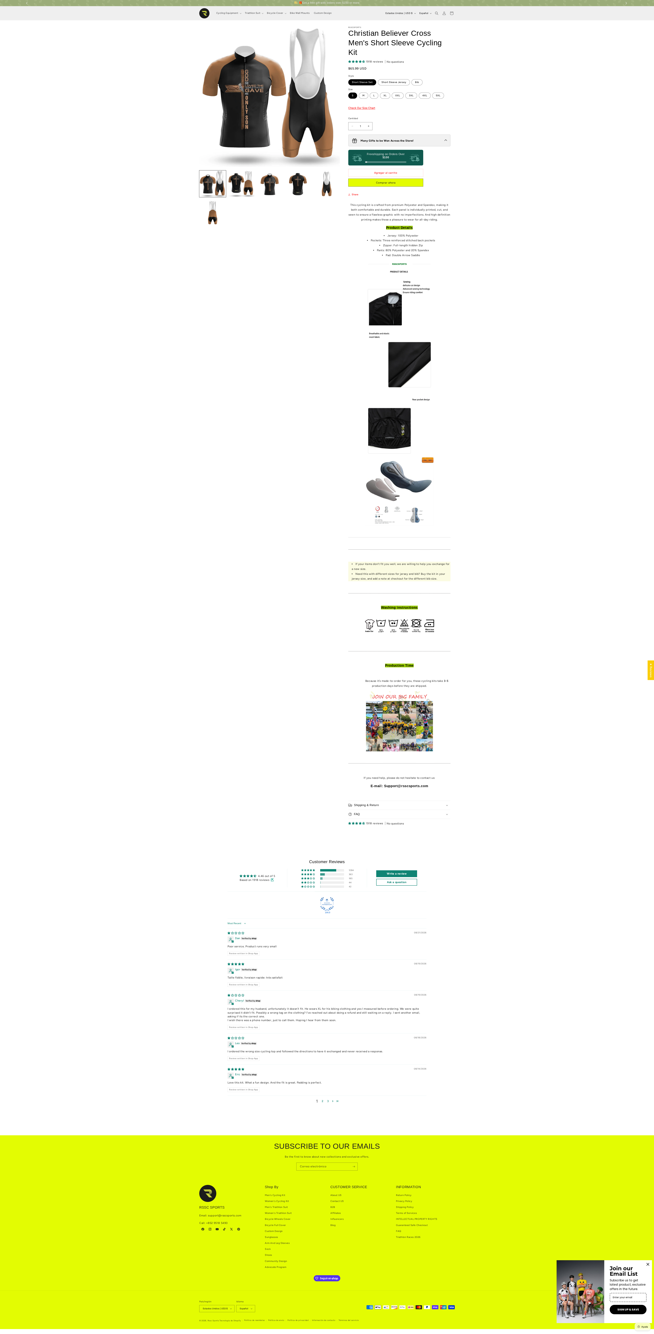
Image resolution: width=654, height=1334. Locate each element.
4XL (424, 95)
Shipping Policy (405, 1207)
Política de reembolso (254, 1320)
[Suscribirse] (353, 1167)
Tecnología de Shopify (230, 1321)
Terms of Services (406, 1213)
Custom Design (274, 1231)
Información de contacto (323, 1320)
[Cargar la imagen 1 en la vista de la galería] (212, 183)
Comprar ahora (386, 182)
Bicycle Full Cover (275, 1225)
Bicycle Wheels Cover (278, 1219)
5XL (438, 95)
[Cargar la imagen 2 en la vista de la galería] (241, 183)
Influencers (337, 1219)
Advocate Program (275, 1267)
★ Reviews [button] (650, 670)
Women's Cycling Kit (277, 1201)
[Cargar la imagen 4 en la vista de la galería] (298, 183)
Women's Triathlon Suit (278, 1213)
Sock (268, 1249)
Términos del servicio (349, 1320)
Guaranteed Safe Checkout (412, 1225)
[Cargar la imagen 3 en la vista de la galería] (269, 183)
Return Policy (404, 1195)
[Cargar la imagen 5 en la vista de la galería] (326, 183)
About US (336, 1195)
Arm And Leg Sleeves (277, 1243)
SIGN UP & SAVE (628, 1310)
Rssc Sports (213, 1321)
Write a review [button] (397, 873)
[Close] (648, 1264)
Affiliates (335, 1213)
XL (385, 95)
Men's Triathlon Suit (276, 1207)
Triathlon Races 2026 (408, 1237)
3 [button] (328, 1101)
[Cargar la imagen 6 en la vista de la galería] (212, 212)
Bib (417, 82)
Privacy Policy (404, 1201)
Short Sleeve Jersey (394, 82)
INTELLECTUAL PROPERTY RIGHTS (416, 1219)
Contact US (337, 1201)
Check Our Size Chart (361, 108)
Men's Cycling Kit (275, 1195)
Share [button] (355, 194)
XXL (397, 95)
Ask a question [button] (396, 882)
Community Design (276, 1261)
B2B (332, 1207)
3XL (411, 95)
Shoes (268, 1255)
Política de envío (276, 1320)
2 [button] (322, 1101)
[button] (627, 3)
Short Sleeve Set (362, 82)
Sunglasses (271, 1237)
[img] (236, 933)
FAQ (398, 1231)
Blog (333, 1225)
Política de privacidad (297, 1320)
